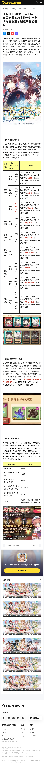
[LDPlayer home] (11, 2)
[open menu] (41, 2)
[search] (36, 2)
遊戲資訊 (6, 9)
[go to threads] (23, 718)
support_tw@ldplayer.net (8, 758)
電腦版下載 (22, 570)
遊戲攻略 (14, 9)
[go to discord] (13, 718)
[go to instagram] (18, 718)
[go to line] (9, 718)
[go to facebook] (4, 718)
